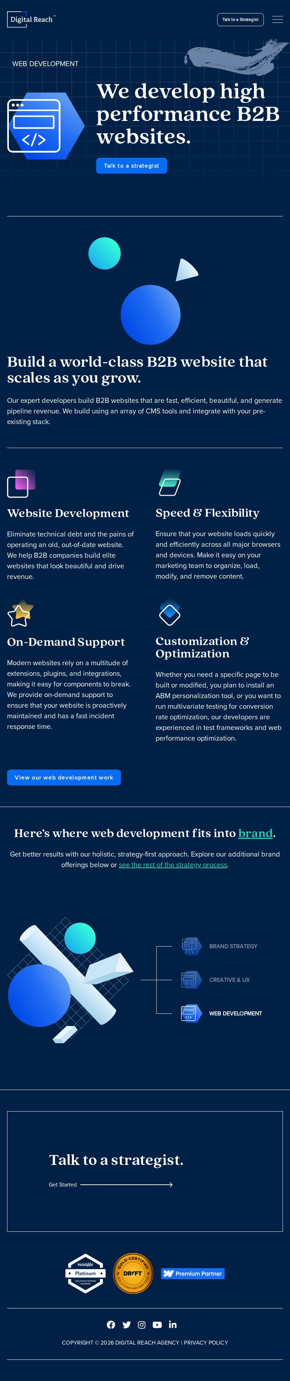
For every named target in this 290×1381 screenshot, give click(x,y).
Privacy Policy (206, 1343)
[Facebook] (111, 1325)
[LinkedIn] (172, 1325)
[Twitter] (126, 1325)
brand (255, 834)
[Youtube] (157, 1325)
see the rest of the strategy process (173, 864)
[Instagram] (141, 1325)
